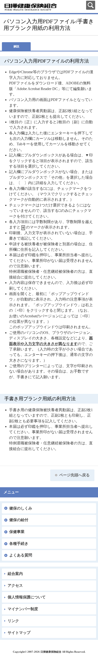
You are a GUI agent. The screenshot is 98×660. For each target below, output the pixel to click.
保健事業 (16, 532)
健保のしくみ (20, 508)
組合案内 (15, 574)
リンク (13, 621)
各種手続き (18, 544)
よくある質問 (20, 555)
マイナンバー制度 (23, 609)
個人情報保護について (27, 597)
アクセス (15, 585)
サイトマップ (19, 633)
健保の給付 (18, 520)
